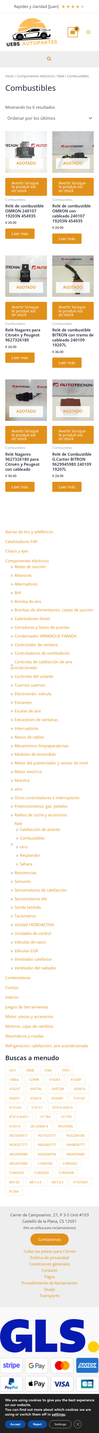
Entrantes (23, 702)
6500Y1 (14, 1098)
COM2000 (45, 1163)
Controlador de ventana (36, 644)
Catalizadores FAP (21, 541)
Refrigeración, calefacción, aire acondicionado (46, 1045)
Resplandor (30, 855)
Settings (60, 1424)
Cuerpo (11, 987)
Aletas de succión (30, 566)
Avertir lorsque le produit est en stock (25, 186)
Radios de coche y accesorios (41, 814)
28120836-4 (39, 1126)
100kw (14, 1080)
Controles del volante (34, 676)
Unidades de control (33, 933)
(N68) (30, 1070)
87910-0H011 (19, 1117)
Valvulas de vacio (30, 942)
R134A (14, 1191)
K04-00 (14, 1182)
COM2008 (66, 1173)
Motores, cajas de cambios (29, 1026)
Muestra (22, 780)
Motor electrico (28, 771)
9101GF (79, 1098)
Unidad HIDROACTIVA (34, 924)
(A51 (12, 1070)
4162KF (75, 1080)
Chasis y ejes (16, 551)
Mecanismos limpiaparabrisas (42, 745)
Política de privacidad (49, 1257)
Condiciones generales (49, 1264)
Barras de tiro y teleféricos (29, 531)
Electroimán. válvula (33, 693)
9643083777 (47, 1145)
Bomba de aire (28, 601)
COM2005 (41, 1173)
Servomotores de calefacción (41, 890)
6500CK (79, 1089)
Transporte (49, 1295)
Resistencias (25, 872)
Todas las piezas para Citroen (49, 1251)
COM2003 (16, 1173)
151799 (66, 1117)
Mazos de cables (29, 737)
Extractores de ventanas (36, 719)
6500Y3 (35, 1098)
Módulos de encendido (35, 754)
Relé (18, 823)
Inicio (9, 76)
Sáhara (26, 864)
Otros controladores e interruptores (47, 797)
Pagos (49, 1276)
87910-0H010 (63, 1108)
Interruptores (27, 728)
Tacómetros (25, 915)
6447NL (36, 1089)
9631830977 (18, 1135)
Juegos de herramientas (26, 1007)
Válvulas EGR (26, 950)
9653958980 (18, 1154)
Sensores (23, 881)
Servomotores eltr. (31, 898)
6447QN (58, 1089)
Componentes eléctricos (27, 560)
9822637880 (18, 1163)
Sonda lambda (28, 907)
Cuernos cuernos (30, 685)
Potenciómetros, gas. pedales (41, 806)
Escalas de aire (28, 710)
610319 (14, 1126)
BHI (18, 592)
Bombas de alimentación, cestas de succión (54, 609)
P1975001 (80, 1182)
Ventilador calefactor (33, 959)
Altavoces (23, 575)
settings (58, 1414)
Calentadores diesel (32, 618)
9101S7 (37, 1108)
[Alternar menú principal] (88, 32)
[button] (49, 59)
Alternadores (26, 584)
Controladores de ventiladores (42, 653)
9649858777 (75, 1145)
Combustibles (32, 838)
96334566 (65, 1126)
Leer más (20, 233)
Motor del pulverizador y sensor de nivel (51, 762)
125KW (34, 1080)
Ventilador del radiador (35, 967)
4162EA (54, 1080)
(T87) (66, 1070)
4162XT (14, 1089)
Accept (15, 1424)
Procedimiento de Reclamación (49, 1283)
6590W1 (57, 1098)
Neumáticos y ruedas (24, 1036)
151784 (44, 1117)
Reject (37, 1424)
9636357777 (18, 1145)
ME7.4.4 (35, 1182)
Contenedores (18, 977)
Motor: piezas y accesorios (29, 1016)
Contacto (49, 1270)
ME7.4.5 (57, 1182)
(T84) (48, 1070)
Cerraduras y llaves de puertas (42, 627)
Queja (49, 1289)
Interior (12, 997)
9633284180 (75, 1135)
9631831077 (47, 1135)
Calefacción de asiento (40, 829)
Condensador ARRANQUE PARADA (45, 636)
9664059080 (75, 1154)
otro (18, 789)
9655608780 (47, 1154)
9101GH (15, 1108)
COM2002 (70, 1163)
